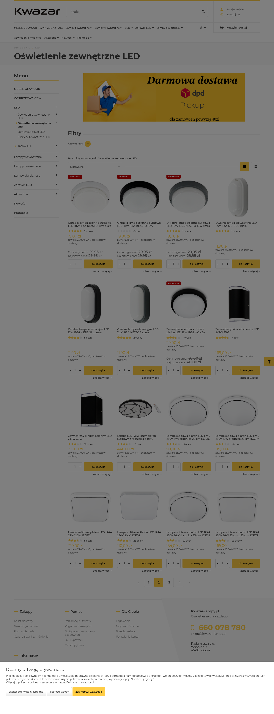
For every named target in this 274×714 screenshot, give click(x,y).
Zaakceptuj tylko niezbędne (26, 691)
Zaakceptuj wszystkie (88, 691)
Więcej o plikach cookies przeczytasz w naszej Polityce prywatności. (50, 682)
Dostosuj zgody (59, 691)
